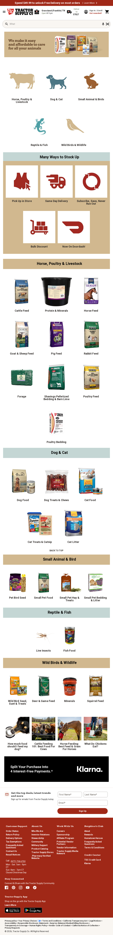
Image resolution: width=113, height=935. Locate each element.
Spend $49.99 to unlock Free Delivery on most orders (47, 2)
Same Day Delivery (56, 200)
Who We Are (37, 831)
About (87, 831)
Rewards (88, 834)
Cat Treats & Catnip (40, 541)
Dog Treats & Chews (56, 500)
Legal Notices (95, 921)
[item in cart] (107, 12)
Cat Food (90, 500)
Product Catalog (39, 849)
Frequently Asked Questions (14, 846)
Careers (61, 831)
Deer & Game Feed (43, 700)
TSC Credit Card (92, 860)
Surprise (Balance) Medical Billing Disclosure (69, 923)
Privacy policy (11, 921)
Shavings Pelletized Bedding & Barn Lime (56, 398)
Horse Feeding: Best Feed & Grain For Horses (69, 746)
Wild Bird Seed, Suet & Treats (17, 702)
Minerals (69, 700)
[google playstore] (33, 910)
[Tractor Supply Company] (20, 12)
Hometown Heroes (93, 838)
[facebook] (6, 887)
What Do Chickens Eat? (95, 745)
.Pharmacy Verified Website (41, 857)
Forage (22, 396)
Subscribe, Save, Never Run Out (91, 202)
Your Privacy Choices (27, 921)
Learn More (89, 3)
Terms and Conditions (52, 921)
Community (37, 842)
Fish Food (69, 650)
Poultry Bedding (57, 441)
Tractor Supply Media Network (67, 852)
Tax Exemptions (14, 842)
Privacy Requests (12, 928)
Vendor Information (66, 847)
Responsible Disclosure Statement (33, 923)
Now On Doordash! (73, 246)
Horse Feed (91, 310)
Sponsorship (63, 834)
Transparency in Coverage (16, 925)
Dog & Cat (56, 99)
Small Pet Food (43, 597)
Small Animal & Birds (91, 99)
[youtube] (27, 887)
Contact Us (11, 851)
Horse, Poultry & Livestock (22, 100)
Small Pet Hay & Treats (69, 599)
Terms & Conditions (94, 847)
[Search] (7, 24)
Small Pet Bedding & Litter (95, 599)
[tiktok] (34, 887)
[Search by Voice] (103, 24)
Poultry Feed (91, 396)
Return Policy (12, 834)
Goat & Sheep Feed (22, 353)
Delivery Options (14, 838)
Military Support (39, 845)
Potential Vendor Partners (65, 843)
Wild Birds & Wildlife (73, 144)
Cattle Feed (22, 310)
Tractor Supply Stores (42, 852)
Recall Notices (13, 854)
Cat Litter (73, 541)
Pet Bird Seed (17, 597)
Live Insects (43, 650)
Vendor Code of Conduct (60, 925)
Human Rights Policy (38, 925)
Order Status (12, 831)
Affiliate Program (65, 838)
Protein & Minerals (56, 310)
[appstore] (13, 910)
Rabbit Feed (91, 353)
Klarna (87, 863)
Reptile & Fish (39, 144)
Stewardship (37, 838)
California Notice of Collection (85, 925)
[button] (96, 3)
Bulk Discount (39, 246)
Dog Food (23, 500)
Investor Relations (40, 834)
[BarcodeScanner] (107, 24)
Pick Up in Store (22, 200)
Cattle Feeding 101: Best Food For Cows (43, 746)
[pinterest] (13, 887)
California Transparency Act (75, 921)
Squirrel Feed (95, 700)
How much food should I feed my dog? (17, 746)
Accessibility (10, 923)
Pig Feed (56, 353)
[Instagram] (20, 887)
